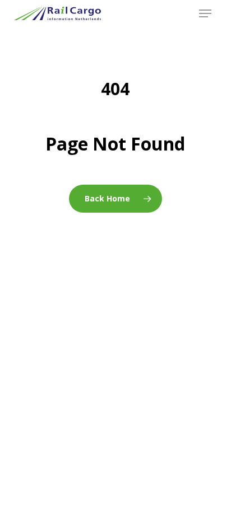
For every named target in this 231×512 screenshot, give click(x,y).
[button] (205, 13)
